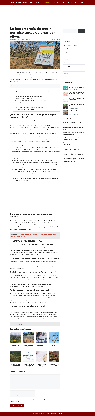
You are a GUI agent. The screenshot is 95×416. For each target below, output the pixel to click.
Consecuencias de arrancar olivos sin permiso (28, 96)
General (66, 62)
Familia (31, 2)
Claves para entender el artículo (24, 109)
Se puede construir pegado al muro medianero (76, 99)
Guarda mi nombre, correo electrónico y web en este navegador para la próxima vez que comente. (34, 400)
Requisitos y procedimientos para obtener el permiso (32, 94)
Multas (76, 2)
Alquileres (38, 2)
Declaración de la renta (70, 45)
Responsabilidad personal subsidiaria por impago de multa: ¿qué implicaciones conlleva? (73, 160)
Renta (82, 2)
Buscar (64, 28)
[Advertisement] (47, 17)
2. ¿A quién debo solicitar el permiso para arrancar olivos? (33, 102)
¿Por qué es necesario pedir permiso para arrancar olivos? (32, 91)
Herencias (67, 66)
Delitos (70, 2)
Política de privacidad (57, 413)
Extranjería (55, 2)
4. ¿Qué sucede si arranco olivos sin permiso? (29, 107)
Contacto (49, 413)
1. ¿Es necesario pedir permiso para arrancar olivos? (31, 100)
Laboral (63, 2)
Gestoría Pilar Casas (18, 2)
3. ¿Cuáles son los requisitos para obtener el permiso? (32, 105)
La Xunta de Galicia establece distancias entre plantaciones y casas (77, 106)
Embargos (67, 52)
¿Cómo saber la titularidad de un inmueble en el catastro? (76, 93)
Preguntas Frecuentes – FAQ (23, 98)
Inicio (11, 5)
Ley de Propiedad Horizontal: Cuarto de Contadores (76, 111)
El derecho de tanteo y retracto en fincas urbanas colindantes (77, 87)
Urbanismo (47, 2)
